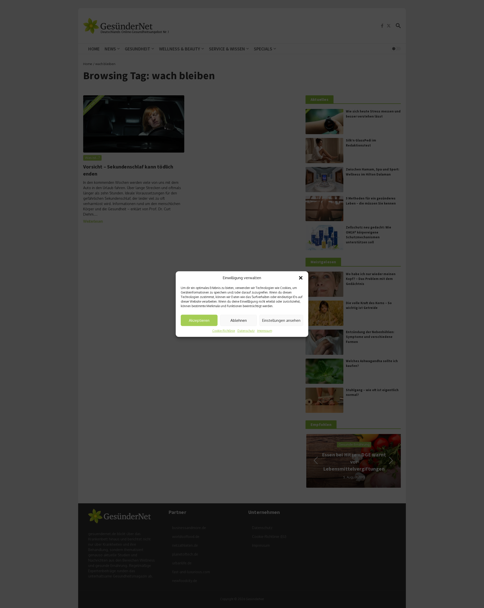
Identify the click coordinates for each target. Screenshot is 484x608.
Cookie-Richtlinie (223, 331)
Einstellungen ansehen (281, 320)
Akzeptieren (199, 320)
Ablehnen (238, 320)
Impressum (264, 331)
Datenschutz (246, 331)
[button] (300, 277)
